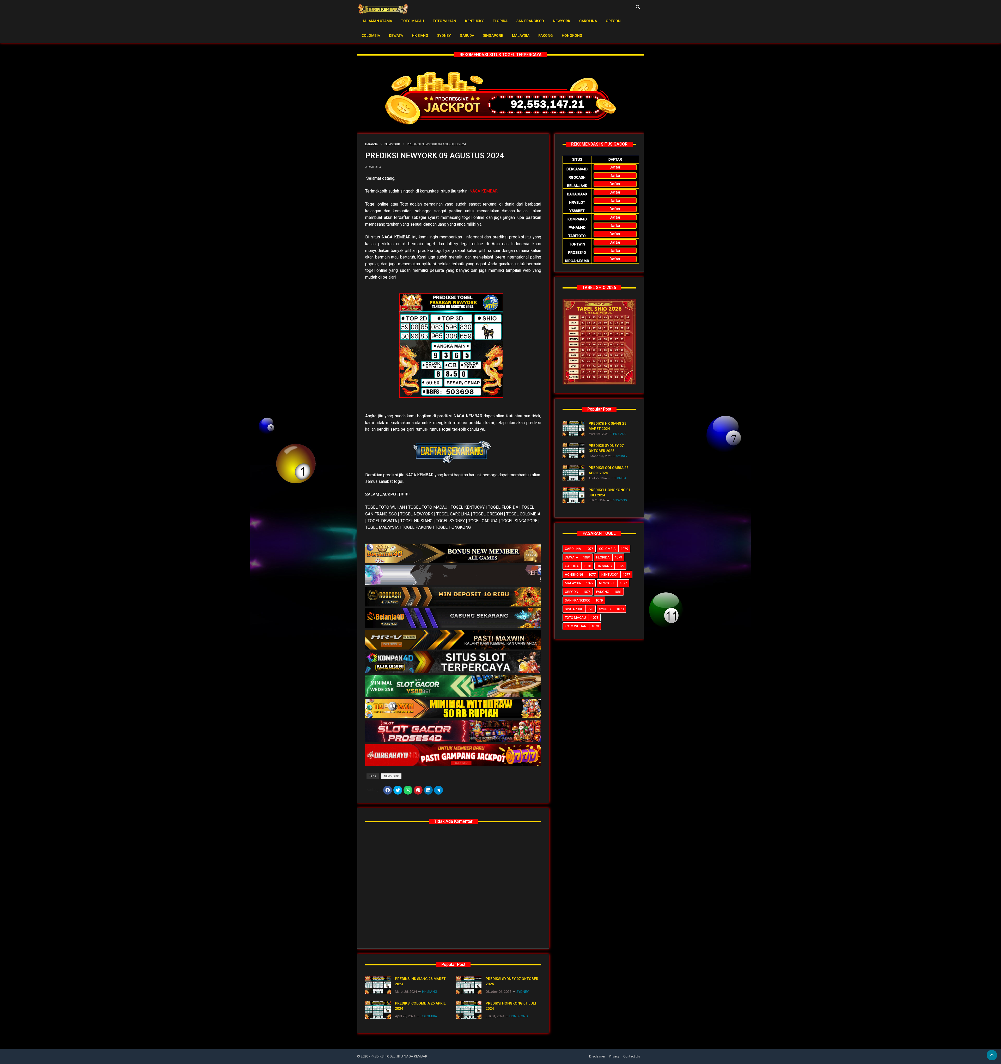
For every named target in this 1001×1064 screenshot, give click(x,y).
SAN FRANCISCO (530, 21)
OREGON (613, 21)
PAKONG (545, 35)
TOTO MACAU (412, 21)
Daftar (615, 167)
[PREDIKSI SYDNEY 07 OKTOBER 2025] (468, 985)
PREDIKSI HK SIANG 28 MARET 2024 (420, 981)
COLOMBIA (371, 35)
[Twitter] (397, 790)
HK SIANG (420, 35)
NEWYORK (561, 21)
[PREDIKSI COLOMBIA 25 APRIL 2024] (378, 1010)
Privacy (614, 1056)
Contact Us (631, 1056)
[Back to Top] (992, 1055)
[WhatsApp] (408, 790)
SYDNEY (444, 35)
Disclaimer (597, 1056)
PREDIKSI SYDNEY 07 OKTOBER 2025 (512, 981)
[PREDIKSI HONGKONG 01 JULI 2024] (468, 1010)
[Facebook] (387, 790)
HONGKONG (572, 35)
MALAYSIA (520, 35)
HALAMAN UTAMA (377, 21)
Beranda (371, 144)
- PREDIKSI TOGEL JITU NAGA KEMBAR (398, 1056)
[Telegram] (438, 790)
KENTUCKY (474, 21)
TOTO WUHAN (444, 21)
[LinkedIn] (428, 790)
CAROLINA (588, 21)
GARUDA (467, 35)
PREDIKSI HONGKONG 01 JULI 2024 (511, 1006)
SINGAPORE (493, 35)
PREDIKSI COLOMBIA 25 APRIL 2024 (420, 1006)
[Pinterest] (418, 790)
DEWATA (396, 35)
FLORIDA (500, 21)
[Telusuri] (638, 9)
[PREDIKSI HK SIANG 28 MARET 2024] (378, 985)
